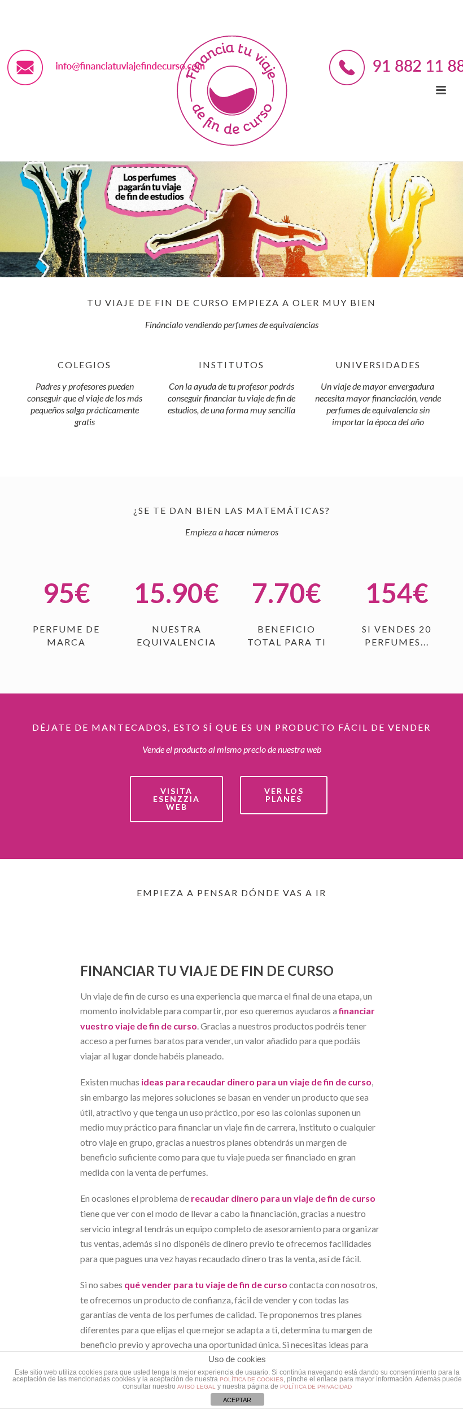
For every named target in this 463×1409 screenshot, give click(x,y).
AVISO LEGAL (196, 1387)
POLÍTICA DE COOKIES (251, 1379)
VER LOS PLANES (284, 795)
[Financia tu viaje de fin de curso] (231, 90)
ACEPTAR (237, 1400)
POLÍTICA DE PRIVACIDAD (316, 1387)
